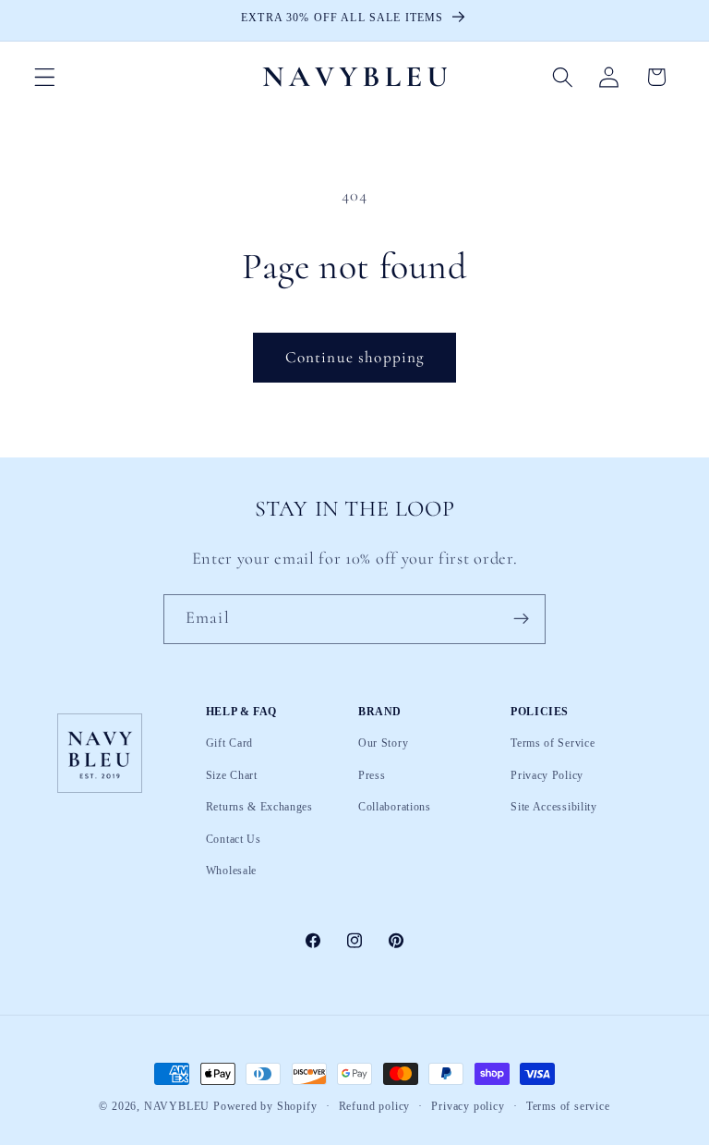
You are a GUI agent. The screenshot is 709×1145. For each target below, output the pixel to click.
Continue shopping (355, 357)
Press (371, 775)
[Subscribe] (521, 619)
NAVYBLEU (177, 1106)
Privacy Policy (547, 775)
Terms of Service (553, 743)
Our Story (383, 743)
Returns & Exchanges (259, 806)
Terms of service (568, 1107)
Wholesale (231, 870)
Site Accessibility (553, 806)
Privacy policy (467, 1107)
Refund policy (374, 1107)
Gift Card (229, 743)
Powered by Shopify (265, 1106)
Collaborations (394, 806)
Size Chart (232, 775)
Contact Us (233, 839)
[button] (44, 77)
